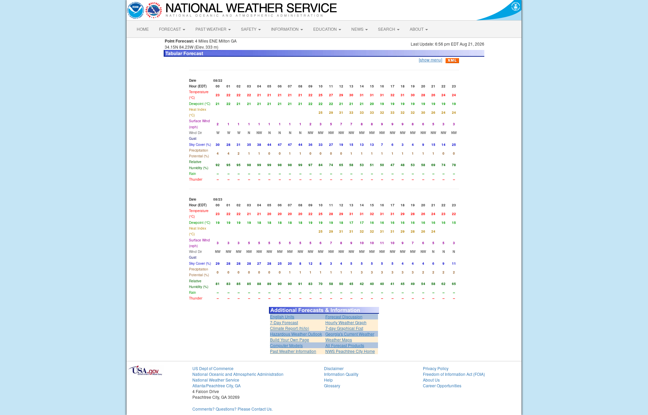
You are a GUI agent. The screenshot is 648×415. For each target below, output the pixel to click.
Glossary (332, 385)
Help (328, 380)
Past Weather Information (293, 351)
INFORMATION (285, 29)
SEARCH (387, 29)
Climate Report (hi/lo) (289, 328)
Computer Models (286, 345)
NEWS (357, 29)
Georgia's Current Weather (349, 334)
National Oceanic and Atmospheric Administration (238, 374)
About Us (431, 380)
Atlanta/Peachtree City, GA (216, 385)
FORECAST (170, 29)
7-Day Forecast (284, 322)
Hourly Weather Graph (346, 322)
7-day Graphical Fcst (344, 328)
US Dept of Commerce (213, 368)
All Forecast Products (344, 345)
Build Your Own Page (289, 339)
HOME (143, 29)
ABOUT (417, 29)
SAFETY (249, 29)
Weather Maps (338, 339)
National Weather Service (215, 380)
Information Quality (341, 374)
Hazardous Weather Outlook (296, 334)
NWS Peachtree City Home (350, 351)
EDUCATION (325, 29)
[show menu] (430, 59)
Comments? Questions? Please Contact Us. (232, 409)
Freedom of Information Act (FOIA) (454, 374)
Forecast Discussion (343, 316)
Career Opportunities (442, 385)
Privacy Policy (436, 368)
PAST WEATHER (211, 29)
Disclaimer (334, 368)
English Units (282, 316)
